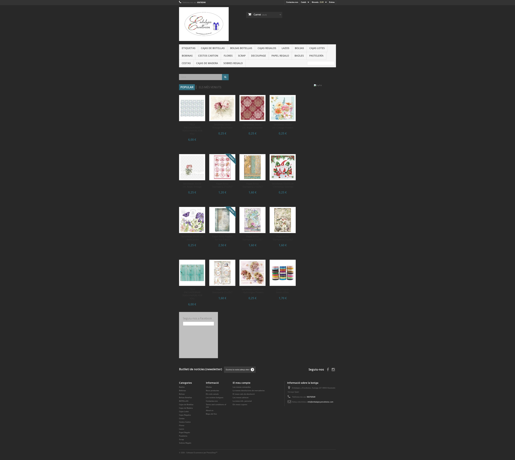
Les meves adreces (241, 398)
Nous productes (212, 391)
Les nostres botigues (214, 398)
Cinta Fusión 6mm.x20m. (282, 291)
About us (209, 410)
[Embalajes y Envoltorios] (204, 24)
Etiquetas (188, 48)
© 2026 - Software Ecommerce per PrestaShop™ (198, 453)
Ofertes (209, 387)
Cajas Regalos (267, 48)
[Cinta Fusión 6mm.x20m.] (282, 273)
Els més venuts (210, 87)
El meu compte (241, 382)
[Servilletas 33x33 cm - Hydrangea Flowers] (252, 273)
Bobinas (187, 55)
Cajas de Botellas (213, 48)
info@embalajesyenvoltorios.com (320, 402)
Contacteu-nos (292, 2)
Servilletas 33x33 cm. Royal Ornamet (252, 126)
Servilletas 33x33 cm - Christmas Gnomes (283, 185)
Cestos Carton (208, 55)
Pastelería (316, 55)
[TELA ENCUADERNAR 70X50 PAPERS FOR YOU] (192, 108)
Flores (228, 55)
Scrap (242, 55)
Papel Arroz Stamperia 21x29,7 (222, 185)
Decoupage (258, 55)
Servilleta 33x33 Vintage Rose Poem (222, 126)
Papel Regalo (280, 55)
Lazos (285, 48)
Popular (187, 87)
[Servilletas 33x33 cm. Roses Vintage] (192, 167)
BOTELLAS (183, 401)
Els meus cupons (240, 405)
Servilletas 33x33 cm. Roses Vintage (192, 185)
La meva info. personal (242, 401)
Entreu (332, 2)
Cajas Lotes (317, 48)
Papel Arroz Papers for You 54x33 (222, 238)
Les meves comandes (242, 387)
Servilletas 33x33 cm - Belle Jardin (192, 238)
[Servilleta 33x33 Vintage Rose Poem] (222, 108)
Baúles (299, 55)
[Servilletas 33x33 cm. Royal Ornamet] (252, 108)
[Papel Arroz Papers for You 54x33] (222, 220)
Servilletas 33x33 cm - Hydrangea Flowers (253, 291)
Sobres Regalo (233, 63)
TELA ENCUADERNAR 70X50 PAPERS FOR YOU (192, 129)
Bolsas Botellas (241, 48)
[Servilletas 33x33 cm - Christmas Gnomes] (282, 167)
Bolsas (299, 48)
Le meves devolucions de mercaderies (249, 391)
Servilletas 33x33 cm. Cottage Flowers (282, 126)
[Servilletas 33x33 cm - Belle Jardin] (192, 220)
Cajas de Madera (207, 63)
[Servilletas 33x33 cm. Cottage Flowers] (282, 108)
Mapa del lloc (211, 414)
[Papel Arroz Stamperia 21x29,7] (222, 167)
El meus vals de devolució (244, 394)
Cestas (186, 63)
